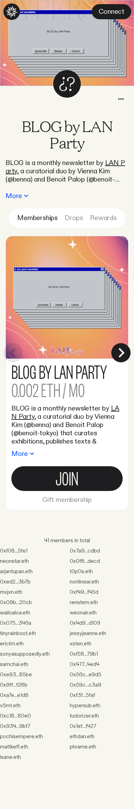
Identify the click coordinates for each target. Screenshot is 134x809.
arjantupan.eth (16, 571)
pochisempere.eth (21, 736)
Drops (74, 218)
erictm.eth (12, 643)
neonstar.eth (14, 561)
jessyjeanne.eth (88, 633)
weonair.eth (83, 612)
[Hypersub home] (12, 12)
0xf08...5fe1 (13, 551)
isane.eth (10, 757)
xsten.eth (80, 643)
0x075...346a (15, 623)
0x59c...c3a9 (85, 685)
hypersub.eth (85, 705)
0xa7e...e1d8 (14, 695)
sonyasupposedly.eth (25, 654)
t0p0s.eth (81, 571)
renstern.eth (84, 602)
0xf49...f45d (84, 592)
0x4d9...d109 (85, 623)
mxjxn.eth (11, 592)
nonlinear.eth (84, 582)
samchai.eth (14, 664)
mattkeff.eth (14, 747)
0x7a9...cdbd (85, 551)
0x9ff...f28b (13, 685)
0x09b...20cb (16, 602)
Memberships (37, 218)
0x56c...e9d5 (85, 674)
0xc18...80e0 (15, 716)
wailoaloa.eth (15, 612)
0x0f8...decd (85, 561)
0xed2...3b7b (15, 582)
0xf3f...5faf (82, 695)
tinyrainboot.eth (18, 633)
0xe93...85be (16, 674)
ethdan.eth (82, 736)
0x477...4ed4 (84, 664)
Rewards (103, 218)
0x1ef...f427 (83, 726)
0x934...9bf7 (15, 726)
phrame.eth (83, 747)
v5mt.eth (10, 705)
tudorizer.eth (84, 716)
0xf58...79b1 (84, 654)
